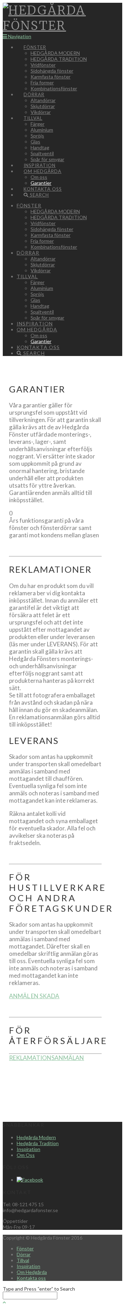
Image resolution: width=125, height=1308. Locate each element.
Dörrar (24, 1254)
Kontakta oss (31, 1278)
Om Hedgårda (32, 1272)
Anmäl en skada (34, 996)
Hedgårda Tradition (38, 1143)
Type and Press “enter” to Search (39, 1289)
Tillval (23, 1260)
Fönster (25, 1248)
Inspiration (28, 1149)
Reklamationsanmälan (46, 1057)
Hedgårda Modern (36, 1137)
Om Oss (26, 1155)
